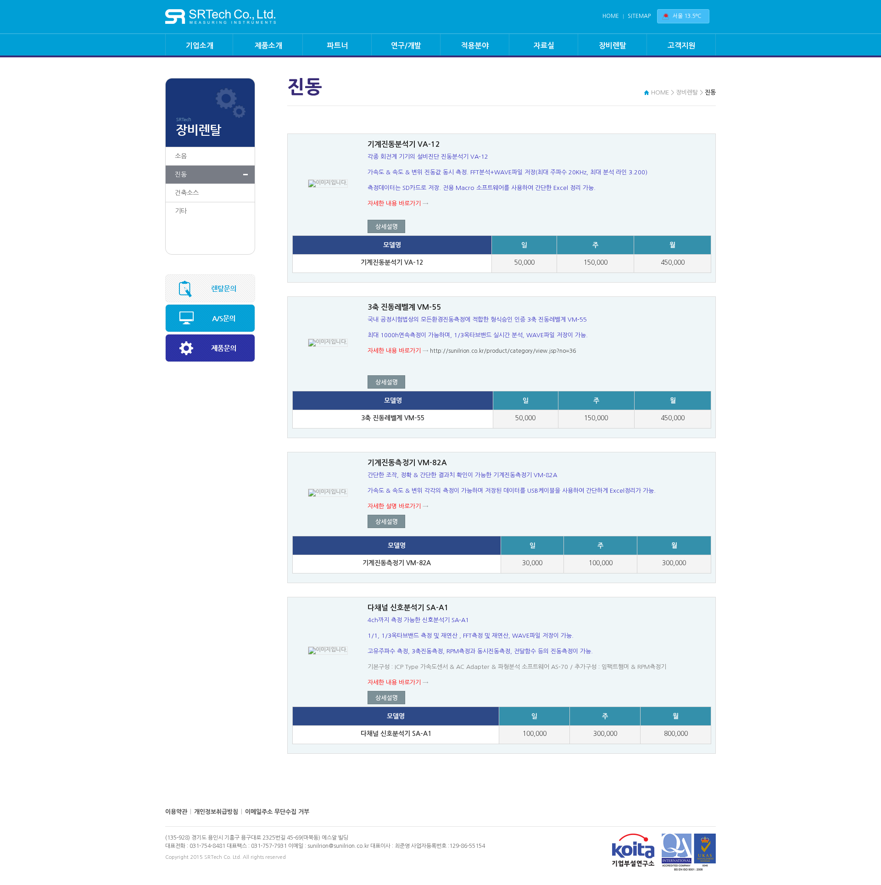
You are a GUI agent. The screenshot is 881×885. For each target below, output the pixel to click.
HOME (610, 16)
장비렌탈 (612, 45)
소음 (181, 156)
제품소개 (268, 45)
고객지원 (681, 45)
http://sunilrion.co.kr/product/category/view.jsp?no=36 (503, 351)
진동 (181, 174)
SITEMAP (639, 16)
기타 (181, 211)
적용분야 (475, 45)
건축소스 (187, 192)
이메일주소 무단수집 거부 (277, 812)
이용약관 (176, 812)
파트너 (337, 45)
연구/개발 (406, 45)
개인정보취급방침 (216, 812)
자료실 (544, 45)
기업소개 (199, 45)
